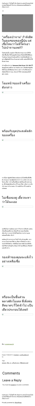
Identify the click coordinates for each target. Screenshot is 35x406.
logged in (13, 385)
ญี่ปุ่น (8, 363)
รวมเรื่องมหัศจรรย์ (24, 355)
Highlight (16, 355)
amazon (4, 363)
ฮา (10, 363)
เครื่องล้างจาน (15, 363)
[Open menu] (3, 11)
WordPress (18, 402)
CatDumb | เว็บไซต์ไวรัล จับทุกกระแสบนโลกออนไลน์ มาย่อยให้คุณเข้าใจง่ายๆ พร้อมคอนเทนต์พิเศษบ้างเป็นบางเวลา (17, 5)
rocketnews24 (9, 344)
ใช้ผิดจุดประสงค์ (24, 363)
